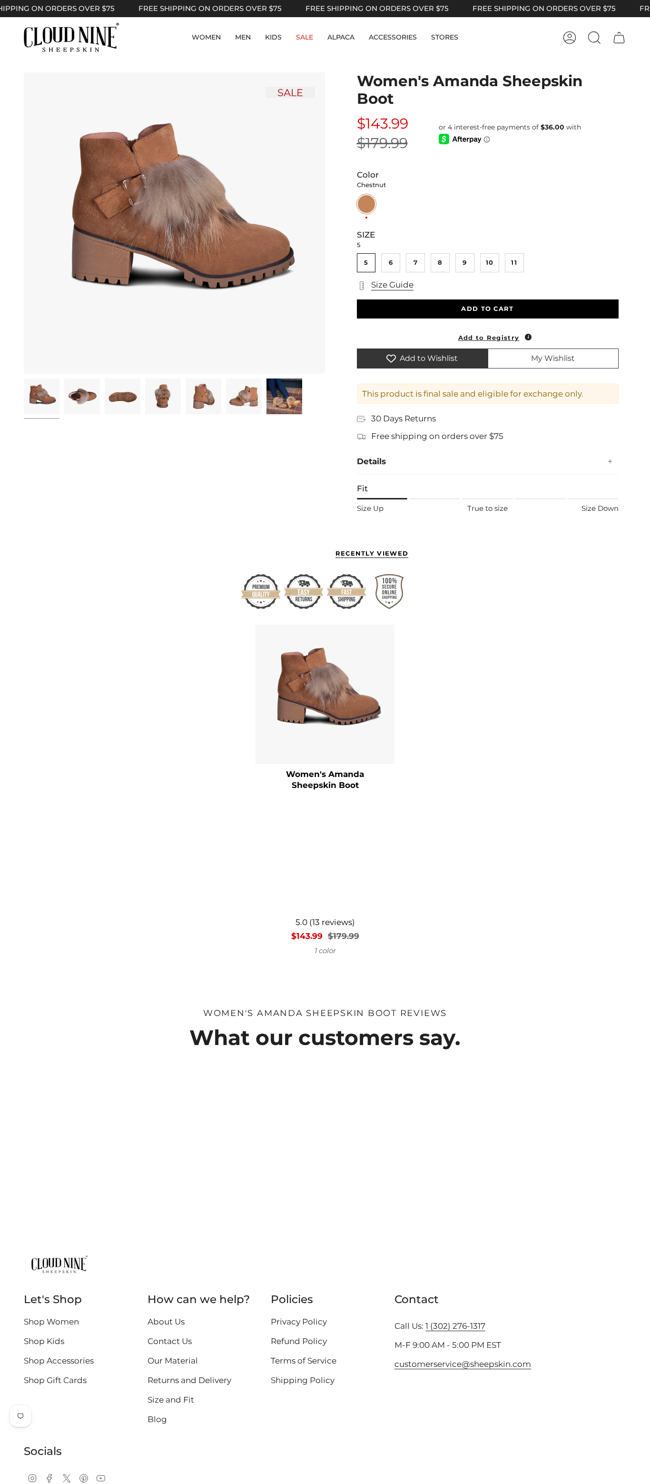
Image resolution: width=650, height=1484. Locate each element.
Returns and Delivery (189, 1380)
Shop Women (51, 1321)
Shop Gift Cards (55, 1380)
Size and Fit (171, 1399)
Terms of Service (303, 1360)
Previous (23, 223)
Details (371, 461)
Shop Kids (44, 1341)
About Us (166, 1321)
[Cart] (619, 37)
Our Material (173, 1360)
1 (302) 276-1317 (455, 1326)
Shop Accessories (59, 1360)
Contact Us (170, 1341)
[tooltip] (528, 337)
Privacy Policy (299, 1321)
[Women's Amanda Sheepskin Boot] (325, 694)
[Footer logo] (59, 1265)
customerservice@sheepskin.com (462, 1364)
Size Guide (392, 284)
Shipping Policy (303, 1380)
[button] (206, 37)
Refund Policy (299, 1341)
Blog (157, 1419)
